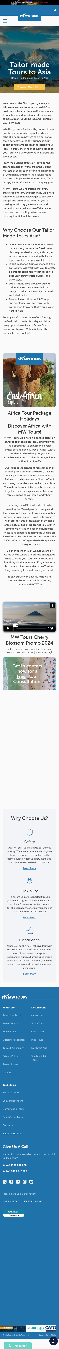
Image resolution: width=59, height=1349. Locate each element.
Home (14, 77)
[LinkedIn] (18, 1182)
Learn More (29, 868)
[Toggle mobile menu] (5, 21)
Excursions (9, 1125)
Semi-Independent (13, 1100)
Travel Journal (10, 1023)
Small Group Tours (13, 1116)
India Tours (37, 1039)
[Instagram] (24, 1182)
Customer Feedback (14, 1039)
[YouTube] (31, 1182)
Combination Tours (13, 1108)
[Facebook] (11, 1182)
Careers (7, 1072)
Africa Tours (37, 1023)
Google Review (11, 1200)
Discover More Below (29, 87)
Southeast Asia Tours (39, 1057)
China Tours (37, 1031)
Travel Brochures (12, 1015)
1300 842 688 (19, 1165)
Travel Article (10, 1031)
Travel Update (10, 1064)
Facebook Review (32, 1200)
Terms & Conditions (13, 1047)
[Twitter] (5, 1182)
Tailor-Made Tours (13, 1133)
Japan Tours (37, 1015)
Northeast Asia (39, 1047)
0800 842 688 (19, 1170)
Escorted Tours (11, 1092)
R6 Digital (52, 1335)
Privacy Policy (10, 1055)
